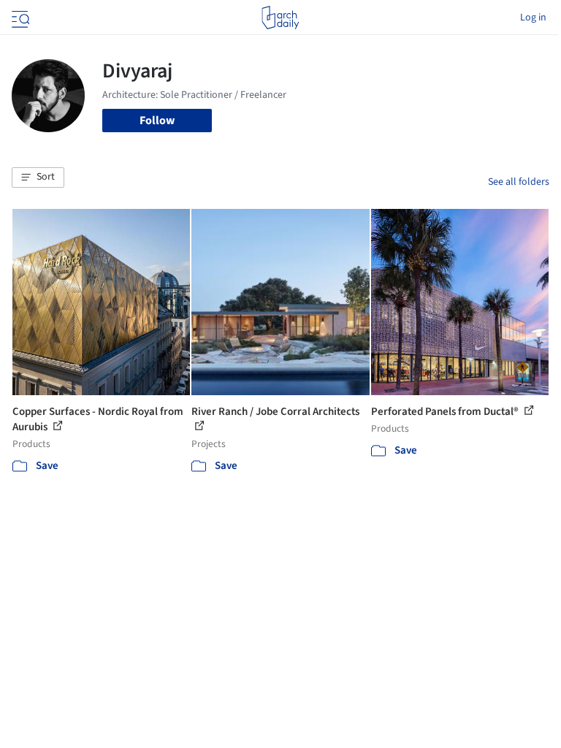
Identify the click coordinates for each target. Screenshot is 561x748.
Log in (533, 17)
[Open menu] (19, 17)
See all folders (518, 182)
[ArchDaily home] (280, 17)
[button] (38, 177)
